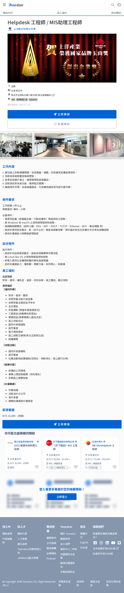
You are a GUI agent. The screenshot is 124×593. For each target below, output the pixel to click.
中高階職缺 (7, 540)
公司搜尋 (51, 543)
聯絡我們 (65, 538)
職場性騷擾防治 (67, 564)
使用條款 (80, 583)
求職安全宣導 (65, 583)
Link (7, 439)
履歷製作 (51, 538)
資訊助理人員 (21, 99)
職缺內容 (8, 13)
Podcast (51, 558)
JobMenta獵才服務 (27, 558)
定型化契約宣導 (113, 583)
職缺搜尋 (7, 533)
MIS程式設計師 (94, 467)
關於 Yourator (68, 533)
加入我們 (65, 544)
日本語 (83, 547)
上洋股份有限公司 (23, 29)
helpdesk (33, 99)
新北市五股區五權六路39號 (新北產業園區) (31, 95)
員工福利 (62, 13)
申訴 (74, 549)
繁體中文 (83, 535)
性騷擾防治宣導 (67, 556)
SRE (52, 467)
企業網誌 (51, 553)
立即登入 (62, 497)
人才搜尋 (22, 538)
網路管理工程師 (61, 467)
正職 (13, 86)
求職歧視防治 (67, 572)
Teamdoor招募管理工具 (29, 550)
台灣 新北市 (16, 90)
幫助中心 (65, 549)
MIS (13, 99)
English (84, 542)
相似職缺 (116, 13)
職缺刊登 (22, 533)
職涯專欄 (51, 548)
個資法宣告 (95, 583)
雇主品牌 (22, 544)
